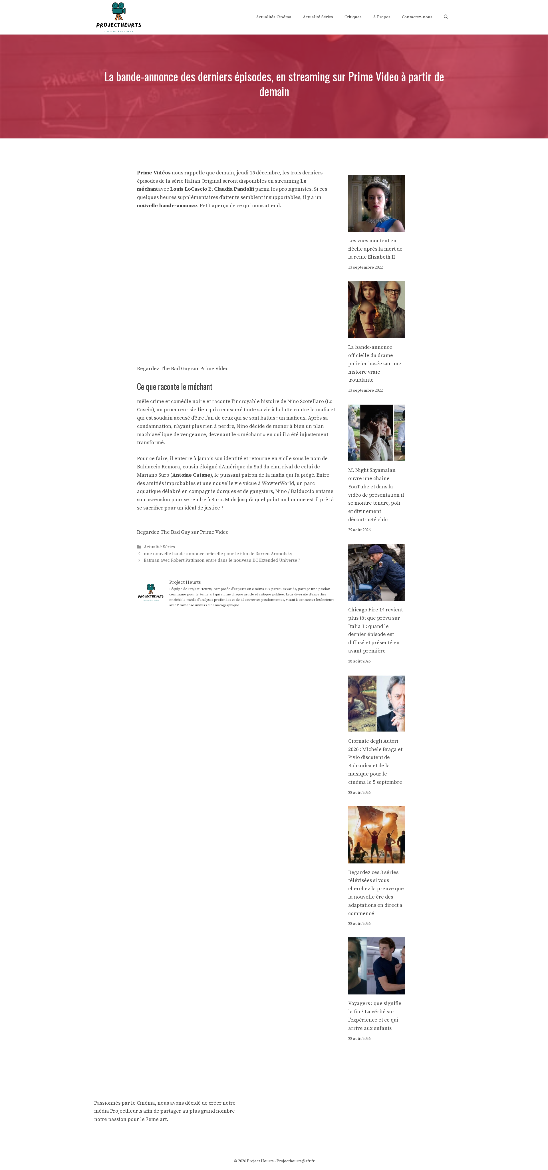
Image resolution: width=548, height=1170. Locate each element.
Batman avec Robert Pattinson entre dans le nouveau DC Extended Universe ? (222, 560)
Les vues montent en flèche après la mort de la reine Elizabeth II (375, 249)
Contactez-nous (417, 17)
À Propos (381, 17)
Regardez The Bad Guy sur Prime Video (183, 368)
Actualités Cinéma (273, 17)
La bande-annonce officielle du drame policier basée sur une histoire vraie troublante (374, 363)
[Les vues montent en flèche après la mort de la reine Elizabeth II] (376, 227)
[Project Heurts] (118, 16)
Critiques (353, 17)
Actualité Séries (318, 17)
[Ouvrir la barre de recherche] (446, 17)
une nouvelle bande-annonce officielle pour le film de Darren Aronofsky (218, 554)
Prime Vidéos (154, 173)
